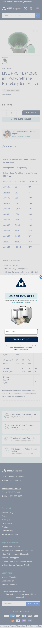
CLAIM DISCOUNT (21, 339)
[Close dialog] (40, 277)
